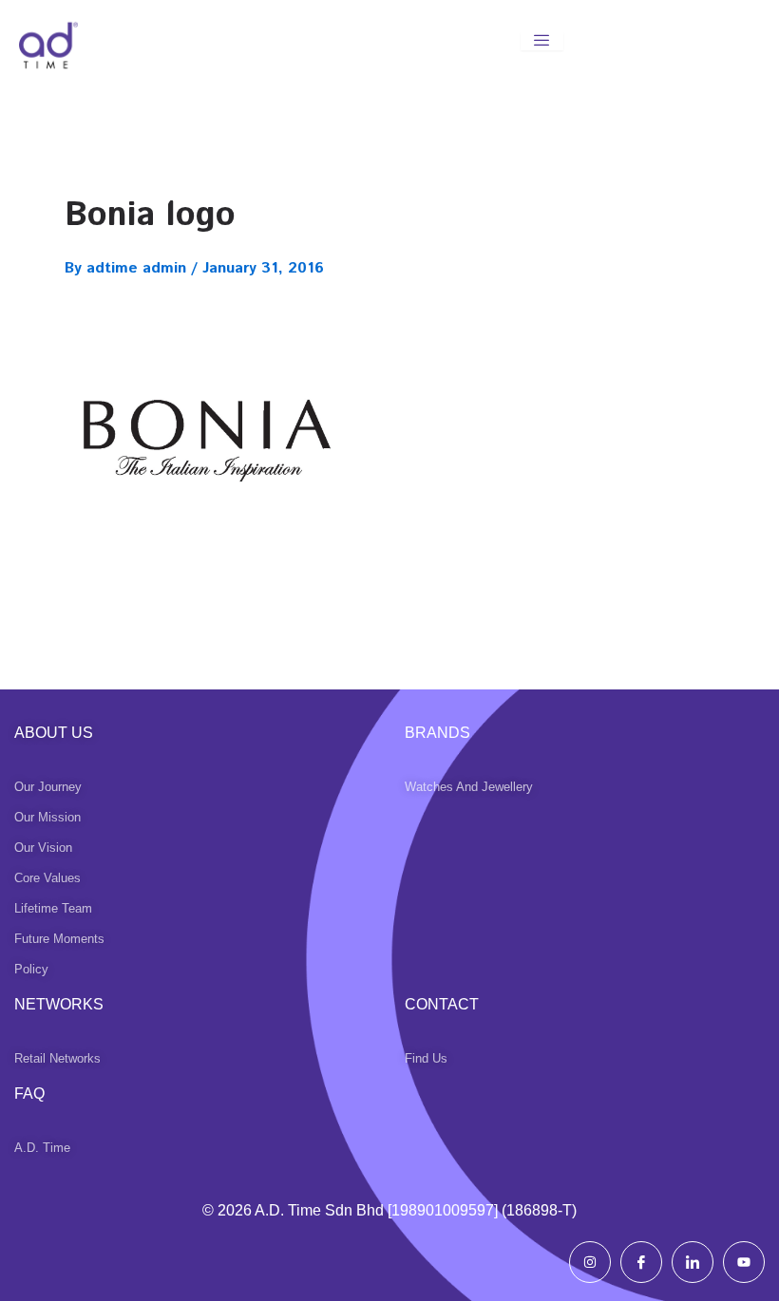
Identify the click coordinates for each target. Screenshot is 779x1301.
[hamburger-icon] (542, 41)
